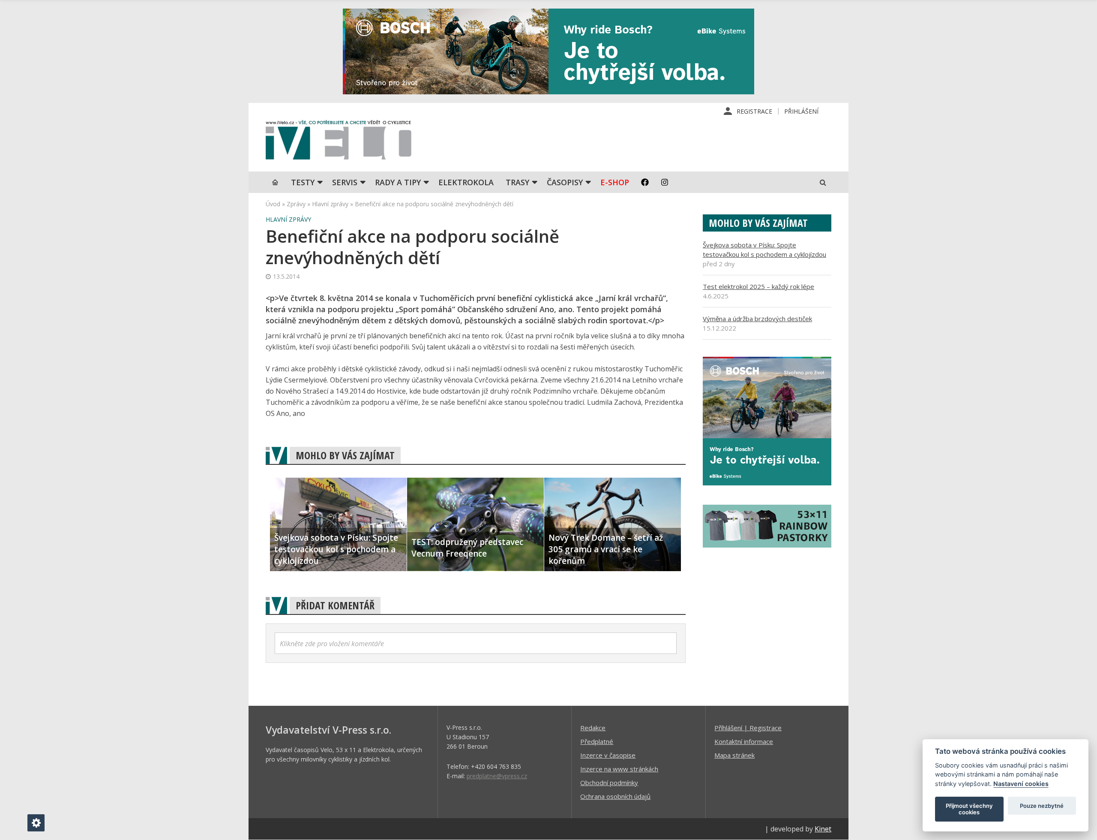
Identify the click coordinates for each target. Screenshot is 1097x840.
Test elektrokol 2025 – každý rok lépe (758, 286)
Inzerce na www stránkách (619, 769)
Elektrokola (466, 182)
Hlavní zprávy (330, 204)
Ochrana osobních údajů (615, 796)
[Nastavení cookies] (36, 822)
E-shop (614, 182)
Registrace (754, 111)
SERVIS (344, 182)
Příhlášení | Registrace (748, 727)
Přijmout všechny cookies (969, 809)
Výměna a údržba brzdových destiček (757, 318)
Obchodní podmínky (609, 782)
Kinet (823, 829)
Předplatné (596, 741)
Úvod (273, 204)
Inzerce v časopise (607, 755)
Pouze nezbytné (1042, 805)
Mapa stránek (734, 755)
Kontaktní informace (743, 741)
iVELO (338, 142)
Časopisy (565, 182)
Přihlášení (801, 111)
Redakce (592, 727)
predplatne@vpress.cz (497, 776)
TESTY (303, 182)
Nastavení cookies (1021, 783)
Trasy (517, 182)
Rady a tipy (398, 182)
